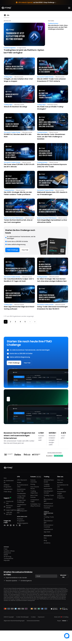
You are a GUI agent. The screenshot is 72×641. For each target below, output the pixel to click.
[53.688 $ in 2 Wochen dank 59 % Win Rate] (19, 126)
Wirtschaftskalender (49, 481)
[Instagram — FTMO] (11, 525)
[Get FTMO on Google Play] (63, 608)
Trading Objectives (34, 492)
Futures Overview (33, 481)
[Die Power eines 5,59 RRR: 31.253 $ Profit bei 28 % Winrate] (19, 155)
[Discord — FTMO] (5, 525)
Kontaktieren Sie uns (62, 486)
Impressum (41, 617)
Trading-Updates (47, 485)
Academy (47, 543)
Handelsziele (8, 489)
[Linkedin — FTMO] (20, 525)
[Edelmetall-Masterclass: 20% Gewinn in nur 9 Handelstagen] (52, 183)
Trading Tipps (8, 77)
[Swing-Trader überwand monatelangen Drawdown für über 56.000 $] (52, 297)
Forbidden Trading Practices (35, 505)
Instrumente (48, 489)
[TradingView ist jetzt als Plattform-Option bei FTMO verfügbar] (24, 39)
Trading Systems (53, 23)
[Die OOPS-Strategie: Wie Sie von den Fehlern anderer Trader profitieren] (19, 183)
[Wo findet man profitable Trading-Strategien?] (52, 97)
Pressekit (60, 489)
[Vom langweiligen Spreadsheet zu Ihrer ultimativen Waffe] (52, 211)
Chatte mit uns (9, 502)
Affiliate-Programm (7, 486)
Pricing (32, 484)
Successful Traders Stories (45, 77)
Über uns (60, 480)
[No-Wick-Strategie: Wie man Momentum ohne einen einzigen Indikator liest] (52, 270)
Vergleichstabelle (22, 505)
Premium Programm (20, 520)
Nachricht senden (9, 507)
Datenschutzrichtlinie (33, 620)
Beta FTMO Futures (34, 496)
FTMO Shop (7, 492)
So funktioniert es (9, 481)
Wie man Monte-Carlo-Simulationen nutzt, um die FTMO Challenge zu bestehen (58, 27)
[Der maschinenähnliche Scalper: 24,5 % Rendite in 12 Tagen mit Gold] (19, 270)
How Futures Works (34, 488)
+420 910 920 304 (9, 513)
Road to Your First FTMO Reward (13, 218)
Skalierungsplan (22, 523)
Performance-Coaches (49, 507)
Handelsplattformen (49, 492)
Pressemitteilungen (61, 492)
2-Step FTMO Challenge (21, 501)
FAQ (5, 478)
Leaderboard (48, 503)
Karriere (60, 482)
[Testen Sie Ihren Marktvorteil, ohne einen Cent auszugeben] (19, 211)
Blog (45, 540)
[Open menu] (69, 8)
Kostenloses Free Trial (21, 490)
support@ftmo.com (13, 510)
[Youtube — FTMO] (8, 525)
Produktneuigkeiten (10, 48)
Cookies (33, 617)
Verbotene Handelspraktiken (22, 511)
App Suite (47, 532)
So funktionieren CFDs (22, 486)
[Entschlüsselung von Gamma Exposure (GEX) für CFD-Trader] (52, 155)
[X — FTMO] (17, 525)
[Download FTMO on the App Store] (54, 608)
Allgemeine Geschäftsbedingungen (14, 620)
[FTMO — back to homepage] (6, 7)
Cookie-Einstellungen (22, 617)
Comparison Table (34, 501)
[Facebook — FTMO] (14, 525)
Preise (19, 482)
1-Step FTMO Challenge (21, 497)
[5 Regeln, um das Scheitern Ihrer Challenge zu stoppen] (19, 70)
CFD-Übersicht (22, 480)
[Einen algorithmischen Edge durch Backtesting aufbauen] (19, 297)
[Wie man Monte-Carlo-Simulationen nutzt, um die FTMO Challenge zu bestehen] (52, 126)
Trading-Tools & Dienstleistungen (49, 498)
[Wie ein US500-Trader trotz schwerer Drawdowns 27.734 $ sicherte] (52, 70)
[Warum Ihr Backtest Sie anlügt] (19, 97)
